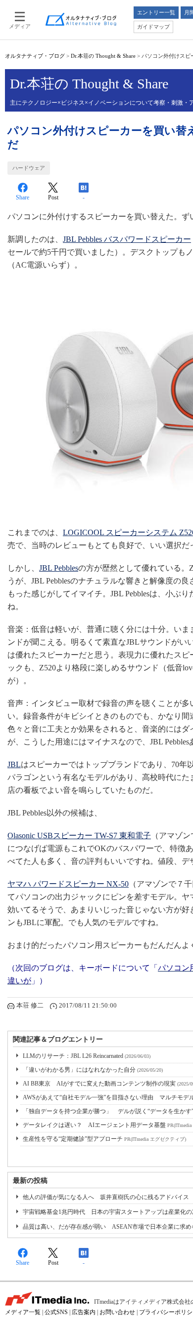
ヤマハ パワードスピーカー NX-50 (68, 884)
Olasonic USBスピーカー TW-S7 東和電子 (79, 835)
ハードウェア (28, 168)
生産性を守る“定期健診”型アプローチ (104, 1138)
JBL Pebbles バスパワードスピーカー (127, 239)
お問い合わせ (117, 1312)
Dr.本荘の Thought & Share (103, 56)
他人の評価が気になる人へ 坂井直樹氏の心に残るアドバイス (106, 1197)
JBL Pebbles (58, 568)
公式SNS (56, 1312)
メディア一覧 (23, 1312)
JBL (14, 764)
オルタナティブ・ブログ (35, 56)
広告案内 (84, 1312)
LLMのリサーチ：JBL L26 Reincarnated (86, 1055)
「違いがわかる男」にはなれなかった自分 (93, 1069)
